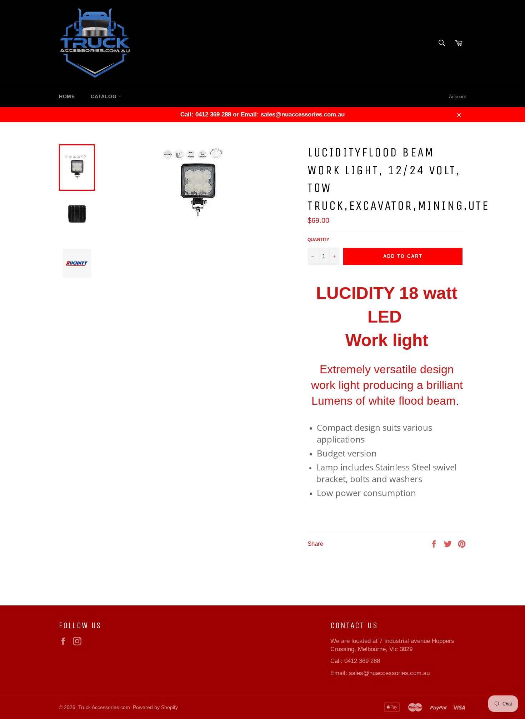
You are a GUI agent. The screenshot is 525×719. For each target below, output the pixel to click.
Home (67, 96)
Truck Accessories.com (104, 707)
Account (457, 96)
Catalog (104, 96)
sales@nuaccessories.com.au (389, 673)
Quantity (318, 239)
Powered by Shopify (155, 707)
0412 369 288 (362, 661)
